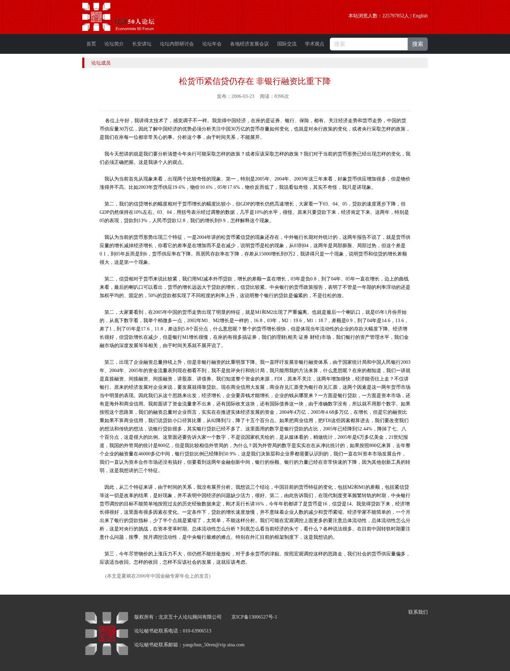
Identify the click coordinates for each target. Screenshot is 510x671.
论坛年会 (212, 44)
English (420, 15)
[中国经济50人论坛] (126, 17)
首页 (91, 44)
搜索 (417, 44)
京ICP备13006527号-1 (254, 617)
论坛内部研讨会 (177, 44)
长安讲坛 (142, 44)
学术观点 (314, 44)
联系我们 (418, 612)
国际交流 (287, 44)
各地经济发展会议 (249, 44)
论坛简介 (114, 44)
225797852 (393, 15)
